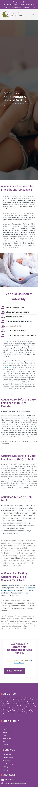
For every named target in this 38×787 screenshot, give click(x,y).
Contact (5, 744)
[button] (14, 671)
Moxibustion (6, 761)
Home (5, 726)
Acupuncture (7, 754)
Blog (4, 741)
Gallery (5, 735)
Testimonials (7, 738)
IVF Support (6, 767)
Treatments (6, 732)
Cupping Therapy (8, 757)
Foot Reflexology (8, 764)
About (5, 729)
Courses (5, 770)
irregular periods (8, 367)
